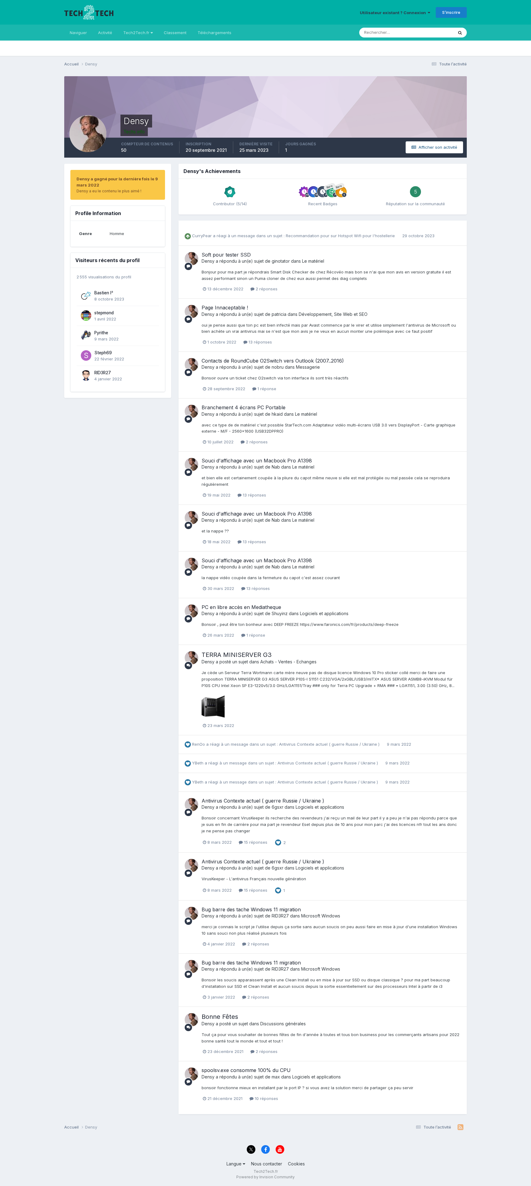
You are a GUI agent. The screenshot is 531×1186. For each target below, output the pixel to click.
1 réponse (266, 388)
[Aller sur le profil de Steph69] (86, 355)
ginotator (281, 261)
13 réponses (259, 342)
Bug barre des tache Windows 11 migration (251, 909)
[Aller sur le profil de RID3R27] (86, 375)
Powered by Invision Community (265, 1177)
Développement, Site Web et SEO (333, 314)
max (276, 1076)
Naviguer (78, 32)
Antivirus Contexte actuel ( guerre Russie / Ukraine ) (330, 744)
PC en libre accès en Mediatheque (241, 607)
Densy (208, 261)
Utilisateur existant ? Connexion (394, 12)
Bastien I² (103, 292)
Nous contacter (266, 1163)
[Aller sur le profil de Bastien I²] (86, 295)
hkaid (277, 414)
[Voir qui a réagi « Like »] (278, 841)
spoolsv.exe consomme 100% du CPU (246, 1070)
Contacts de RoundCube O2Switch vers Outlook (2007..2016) (273, 361)
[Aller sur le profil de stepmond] (86, 315)
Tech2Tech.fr (137, 32)
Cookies (296, 1163)
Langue (234, 1163)
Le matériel (313, 261)
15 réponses (255, 842)
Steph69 (103, 352)
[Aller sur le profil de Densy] (191, 258)
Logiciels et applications (324, 613)
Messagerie (308, 367)
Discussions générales (283, 1023)
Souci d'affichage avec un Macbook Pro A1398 (257, 461)
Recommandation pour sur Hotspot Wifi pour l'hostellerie (341, 235)
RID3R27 (102, 372)
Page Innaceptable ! (225, 307)
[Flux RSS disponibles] (460, 1127)
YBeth (197, 762)
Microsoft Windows (320, 915)
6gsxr (277, 807)
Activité (105, 32)
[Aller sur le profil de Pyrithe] (86, 335)
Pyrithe (101, 332)
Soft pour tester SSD (226, 255)
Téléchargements (214, 32)
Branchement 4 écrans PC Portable (243, 407)
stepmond (104, 312)
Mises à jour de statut (425, 32)
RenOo (198, 744)
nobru (278, 367)
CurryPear (202, 235)
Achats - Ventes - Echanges (288, 661)
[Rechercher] (460, 32)
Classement (175, 32)
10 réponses (266, 1098)
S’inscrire (451, 12)
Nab (276, 466)
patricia (279, 314)
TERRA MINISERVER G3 (237, 654)
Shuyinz (280, 613)
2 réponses (265, 288)
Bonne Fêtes (220, 1016)
